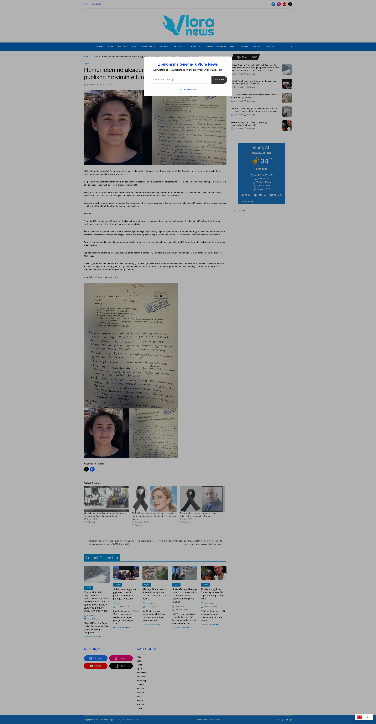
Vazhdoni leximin (188, 89)
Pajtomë (219, 79)
